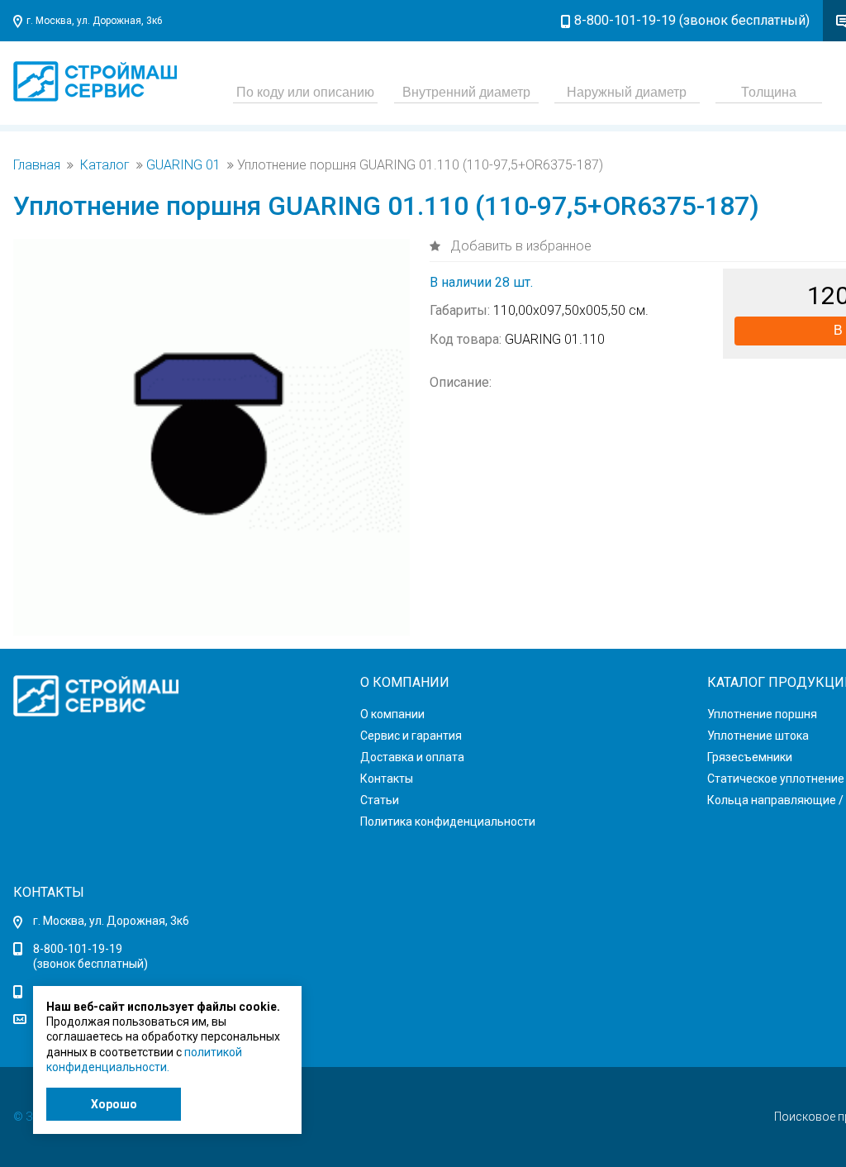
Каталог (105, 165)
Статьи (379, 800)
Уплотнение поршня (762, 714)
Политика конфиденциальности (447, 821)
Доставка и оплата (412, 757)
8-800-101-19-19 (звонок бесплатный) (692, 20)
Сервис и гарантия (411, 735)
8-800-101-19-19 (77, 948)
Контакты (386, 778)
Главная (36, 165)
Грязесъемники (749, 757)
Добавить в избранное (519, 246)
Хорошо (114, 1104)
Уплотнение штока (758, 735)
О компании (392, 714)
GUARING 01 (183, 165)
